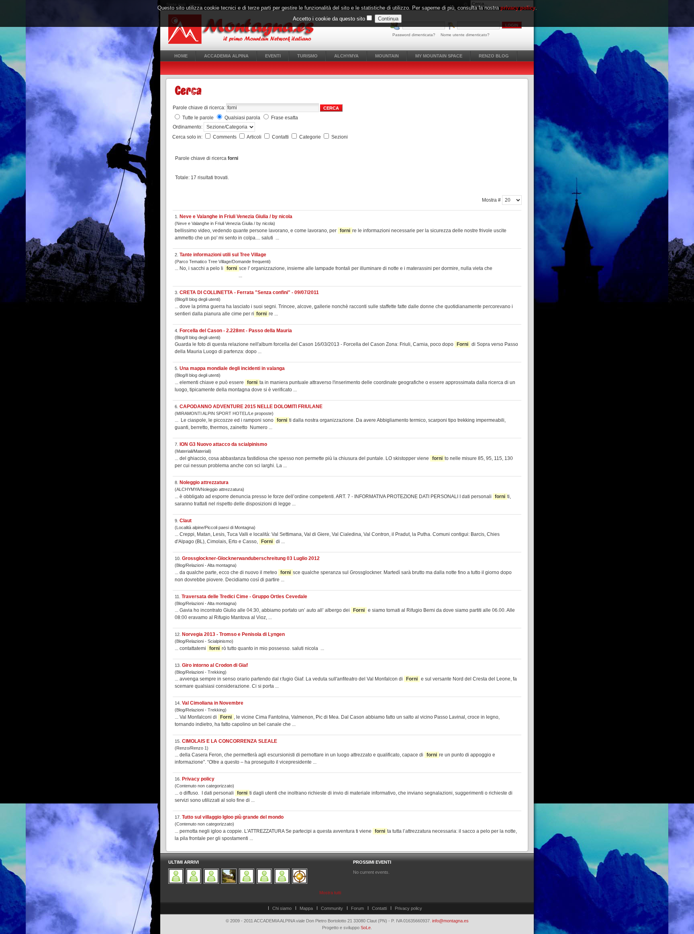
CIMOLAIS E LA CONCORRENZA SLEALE (229, 741)
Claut (186, 520)
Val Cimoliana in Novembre (212, 703)
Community (332, 908)
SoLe (366, 927)
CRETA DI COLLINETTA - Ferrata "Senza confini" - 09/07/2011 (249, 292)
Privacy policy (198, 779)
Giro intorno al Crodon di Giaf (215, 665)
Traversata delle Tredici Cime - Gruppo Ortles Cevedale (244, 596)
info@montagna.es (450, 920)
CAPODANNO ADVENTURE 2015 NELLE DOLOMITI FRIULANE (251, 406)
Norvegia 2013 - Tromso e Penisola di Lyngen (233, 634)
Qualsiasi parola (242, 118)
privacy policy (517, 8)
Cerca (331, 108)
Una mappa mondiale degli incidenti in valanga (232, 368)
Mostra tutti (330, 892)
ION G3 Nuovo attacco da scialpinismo (223, 444)
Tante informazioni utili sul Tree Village (223, 255)
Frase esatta (284, 118)
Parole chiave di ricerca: (199, 107)
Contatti (281, 137)
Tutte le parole (198, 118)
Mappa (306, 908)
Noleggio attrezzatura (204, 482)
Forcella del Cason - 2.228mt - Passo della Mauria (236, 330)
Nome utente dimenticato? (465, 35)
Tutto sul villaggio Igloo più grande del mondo (233, 817)
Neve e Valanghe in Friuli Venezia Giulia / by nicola (236, 216)
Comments (225, 137)
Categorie (310, 137)
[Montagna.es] (245, 29)
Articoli (255, 137)
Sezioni (339, 137)
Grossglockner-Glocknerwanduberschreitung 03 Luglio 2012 (251, 558)
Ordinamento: (188, 127)
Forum (357, 908)
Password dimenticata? (413, 35)
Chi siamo (282, 908)
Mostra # (492, 200)
